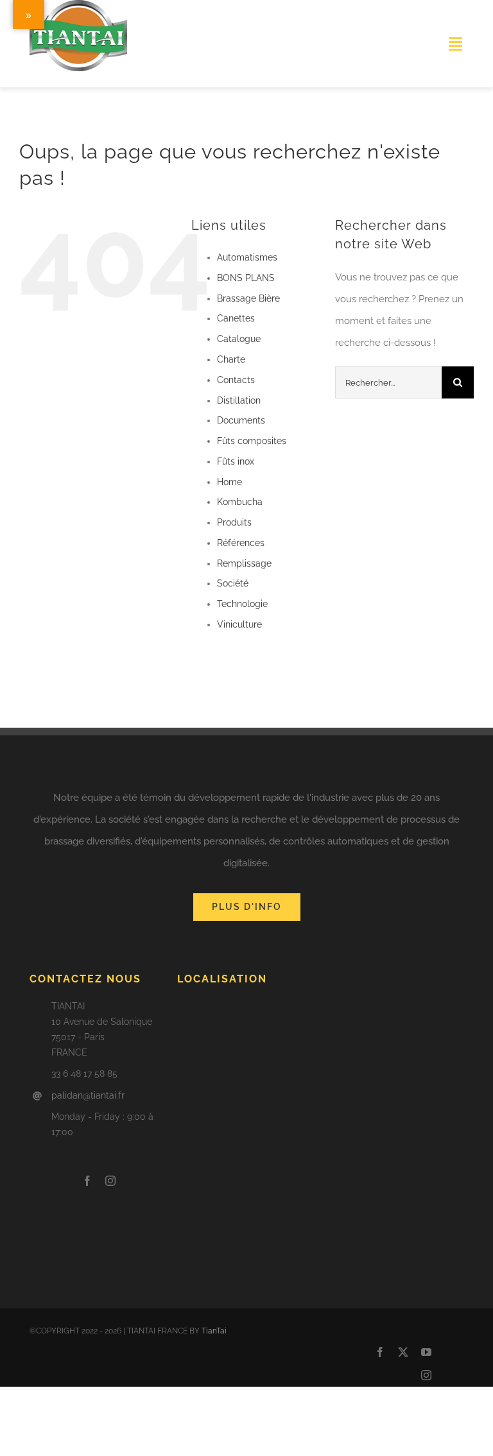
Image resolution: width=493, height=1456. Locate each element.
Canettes (236, 318)
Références (240, 543)
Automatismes (247, 257)
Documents (241, 420)
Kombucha (240, 502)
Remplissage (244, 563)
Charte (231, 359)
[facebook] (87, 1181)
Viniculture (239, 624)
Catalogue (239, 339)
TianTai (214, 1330)
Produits (234, 522)
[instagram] (110, 1181)
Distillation (239, 400)
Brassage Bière (248, 298)
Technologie (242, 604)
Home (229, 482)
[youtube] (426, 1352)
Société (232, 583)
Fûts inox (235, 461)
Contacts (236, 380)
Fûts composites (251, 441)
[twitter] (403, 1352)
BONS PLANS (246, 278)
